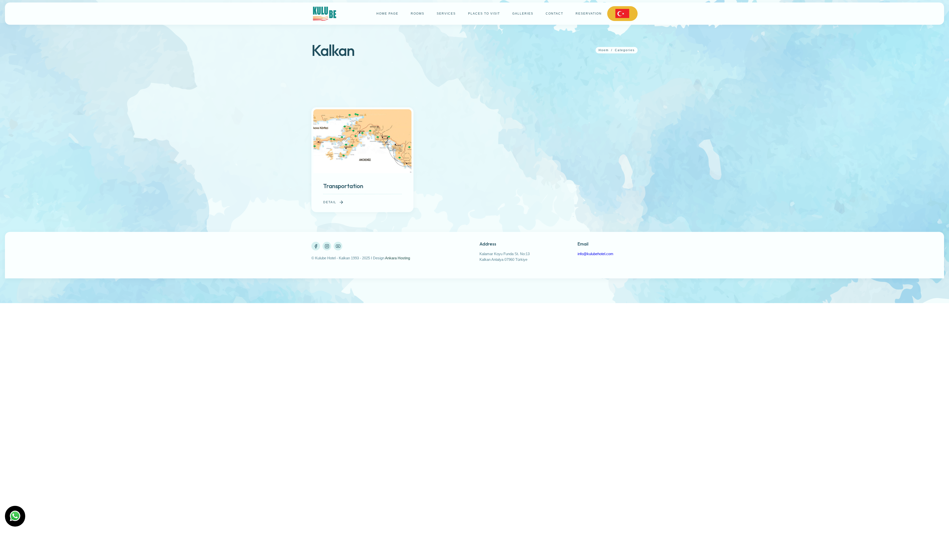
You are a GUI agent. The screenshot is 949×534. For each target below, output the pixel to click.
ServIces (446, 13)
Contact (554, 13)
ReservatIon (589, 13)
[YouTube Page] (338, 246)
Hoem (604, 50)
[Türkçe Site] (622, 13)
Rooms (417, 13)
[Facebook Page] (315, 246)
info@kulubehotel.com (595, 254)
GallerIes (522, 13)
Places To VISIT (484, 13)
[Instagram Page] (327, 246)
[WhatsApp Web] (15, 516)
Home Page (387, 13)
